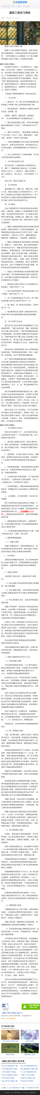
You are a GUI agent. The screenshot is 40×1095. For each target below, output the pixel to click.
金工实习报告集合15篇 (10, 1066)
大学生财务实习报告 (9, 1072)
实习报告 (26, 6)
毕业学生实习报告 (27, 1081)
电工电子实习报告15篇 (10, 1081)
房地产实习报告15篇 (28, 1078)
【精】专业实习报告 (28, 1075)
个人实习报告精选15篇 (28, 1072)
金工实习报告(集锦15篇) (29, 1066)
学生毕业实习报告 (8, 1078)
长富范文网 (17, 1092)
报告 (19, 6)
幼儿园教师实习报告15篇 (29, 1069)
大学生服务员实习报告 (9, 1069)
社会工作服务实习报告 (9, 1075)
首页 (13, 6)
